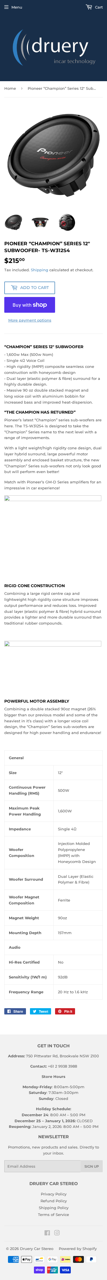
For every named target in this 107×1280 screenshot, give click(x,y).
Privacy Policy (53, 1194)
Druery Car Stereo (36, 1248)
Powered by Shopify (78, 1248)
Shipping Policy (53, 1207)
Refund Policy (54, 1201)
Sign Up (91, 1166)
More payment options (29, 320)
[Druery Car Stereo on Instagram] (57, 1233)
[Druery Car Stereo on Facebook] (47, 1233)
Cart (98, 7)
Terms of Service (53, 1214)
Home (10, 88)
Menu (16, 7)
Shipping (39, 270)
